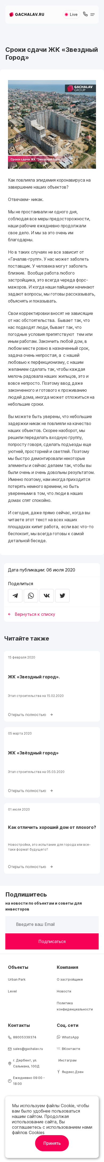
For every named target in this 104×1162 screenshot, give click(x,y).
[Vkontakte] (46, 595)
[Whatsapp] (31, 595)
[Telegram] (15, 595)
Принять (52, 1143)
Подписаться (52, 941)
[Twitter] (62, 595)
